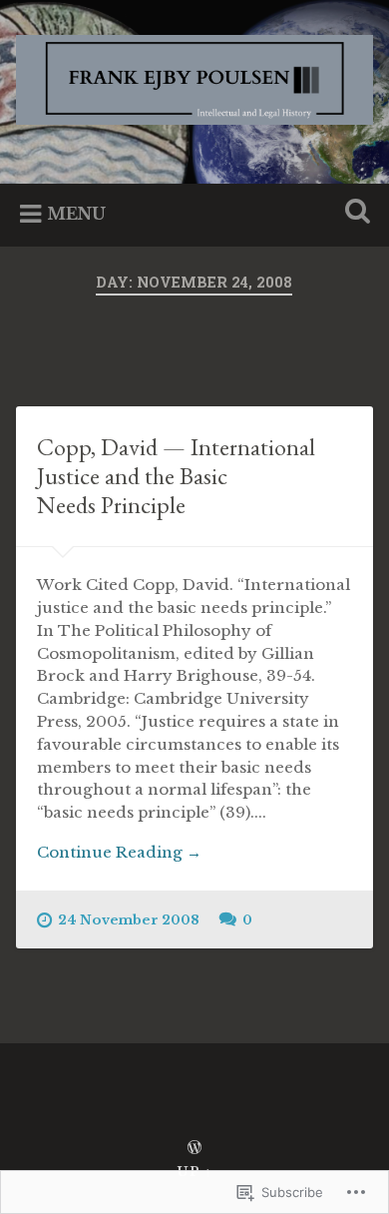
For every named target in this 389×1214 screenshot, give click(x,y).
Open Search (354, 213)
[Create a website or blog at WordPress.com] (194, 1148)
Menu (76, 214)
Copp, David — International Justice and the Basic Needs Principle (176, 475)
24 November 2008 (128, 919)
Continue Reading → (119, 852)
